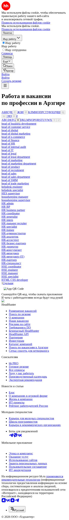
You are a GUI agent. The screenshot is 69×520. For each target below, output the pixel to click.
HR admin (7, 203)
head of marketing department (18, 163)
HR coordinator (10, 213)
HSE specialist (9, 276)
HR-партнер (9, 259)
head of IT (7, 150)
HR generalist (9, 216)
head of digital (9, 130)
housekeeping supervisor (15, 200)
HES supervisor (10, 193)
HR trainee (7, 230)
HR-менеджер (10, 253)
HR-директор (9, 246)
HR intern (7, 220)
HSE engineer (9, 269)
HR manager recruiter (14, 223)
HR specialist (9, 226)
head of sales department (15, 176)
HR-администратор (13, 233)
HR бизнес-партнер (13, 243)
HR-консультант (11, 250)
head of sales (8, 173)
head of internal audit (13, 146)
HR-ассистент (10, 240)
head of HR (8, 143)
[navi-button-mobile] (5, 86)
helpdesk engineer (11, 186)
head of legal (8, 153)
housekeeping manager (14, 196)
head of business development (18, 123)
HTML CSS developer (14, 279)
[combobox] (17, 509)
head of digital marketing (15, 133)
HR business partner (13, 210)
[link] (7, 66)
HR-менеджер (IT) (12, 256)
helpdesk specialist (12, 190)
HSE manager (9, 273)
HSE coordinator (11, 266)
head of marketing (11, 160)
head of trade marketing (15, 183)
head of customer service (15, 127)
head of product (10, 166)
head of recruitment (12, 170)
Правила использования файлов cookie (25, 29)
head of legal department (15, 156)
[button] (5, 74)
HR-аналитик (9, 236)
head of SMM (9, 180)
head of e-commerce (13, 136)
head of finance (10, 140)
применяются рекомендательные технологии (32, 478)
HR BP (5, 206)
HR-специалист (11, 263)
